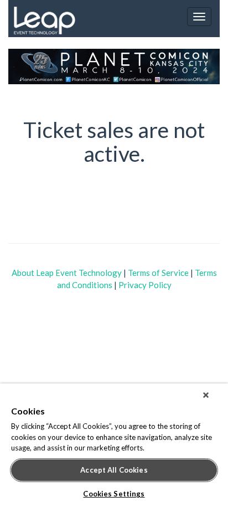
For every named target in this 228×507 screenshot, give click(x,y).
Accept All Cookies (113, 469)
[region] (114, 445)
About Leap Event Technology (67, 273)
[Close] (206, 395)
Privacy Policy (145, 285)
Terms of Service (158, 273)
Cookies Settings (113, 493)
